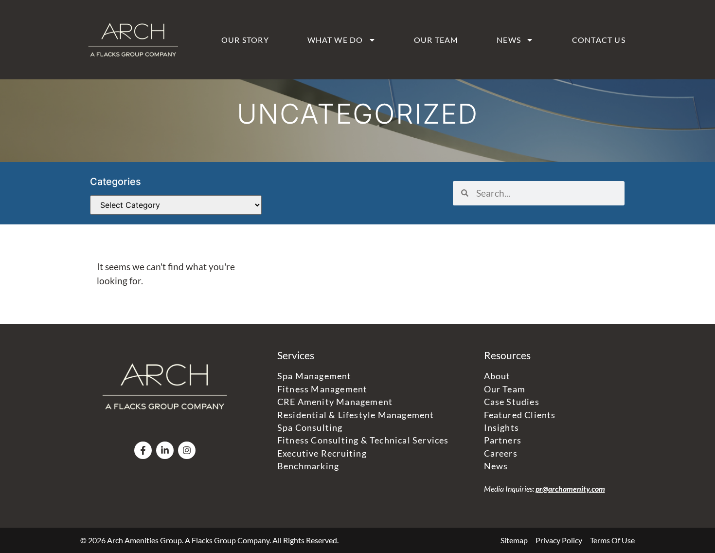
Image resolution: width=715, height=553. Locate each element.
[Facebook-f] (143, 450)
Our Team (436, 39)
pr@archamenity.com (570, 488)
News (509, 39)
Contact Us (599, 39)
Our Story (245, 39)
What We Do (335, 39)
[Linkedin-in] (165, 450)
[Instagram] (187, 450)
